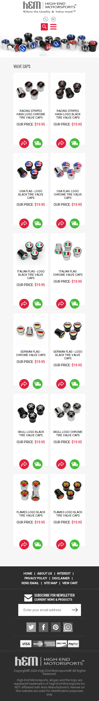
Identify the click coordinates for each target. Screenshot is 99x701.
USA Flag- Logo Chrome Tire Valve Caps (68, 195)
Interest (64, 573)
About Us (44, 573)
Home (28, 573)
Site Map (50, 583)
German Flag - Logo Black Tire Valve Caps (67, 355)
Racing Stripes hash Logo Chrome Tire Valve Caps (31, 114)
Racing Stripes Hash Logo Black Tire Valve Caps (67, 114)
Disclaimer (61, 578)
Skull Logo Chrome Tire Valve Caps (67, 433)
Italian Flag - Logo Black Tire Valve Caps (31, 275)
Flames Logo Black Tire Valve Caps (31, 514)
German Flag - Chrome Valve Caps (30, 353)
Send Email (30, 583)
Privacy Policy (36, 578)
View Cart (70, 583)
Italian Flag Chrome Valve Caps (67, 273)
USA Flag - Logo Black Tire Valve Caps (30, 195)
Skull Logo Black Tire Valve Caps (31, 433)
